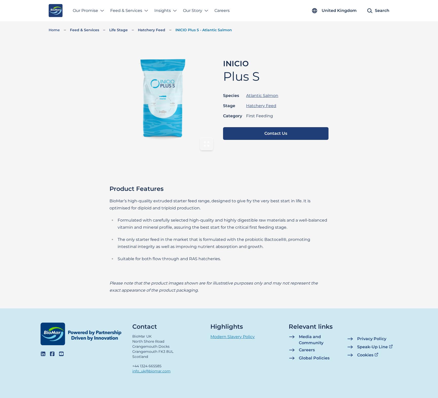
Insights (162, 10)
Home (54, 30)
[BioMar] (56, 10)
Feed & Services (126, 10)
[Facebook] (52, 353)
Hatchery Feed (151, 30)
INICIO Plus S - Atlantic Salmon (203, 30)
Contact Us (275, 133)
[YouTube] (61, 353)
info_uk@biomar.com (151, 371)
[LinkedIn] (43, 353)
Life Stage (118, 30)
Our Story (192, 10)
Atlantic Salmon (262, 95)
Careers (222, 10)
